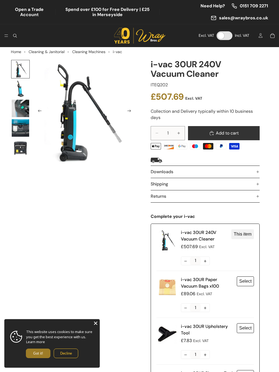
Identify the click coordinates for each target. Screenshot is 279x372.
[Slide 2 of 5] (20, 88)
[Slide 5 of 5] (20, 147)
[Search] (15, 36)
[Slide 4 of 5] (20, 128)
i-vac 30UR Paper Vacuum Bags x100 (200, 283)
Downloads (162, 172)
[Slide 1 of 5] (20, 69)
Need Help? (213, 5)
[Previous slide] (38, 112)
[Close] (95, 323)
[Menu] (6, 35)
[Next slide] (131, 112)
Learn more (35, 341)
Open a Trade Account (29, 12)
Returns (158, 196)
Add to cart (227, 133)
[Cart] (272, 36)
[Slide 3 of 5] (20, 108)
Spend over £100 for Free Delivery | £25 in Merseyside (107, 12)
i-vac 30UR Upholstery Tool (204, 330)
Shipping (159, 184)
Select (245, 281)
